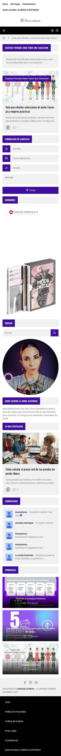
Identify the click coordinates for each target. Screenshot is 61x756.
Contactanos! (29, 4)
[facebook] (24, 682)
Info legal (15, 4)
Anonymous (21, 512)
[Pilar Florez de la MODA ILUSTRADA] (8, 127)
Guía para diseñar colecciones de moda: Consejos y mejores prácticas (35, 38)
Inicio (5, 4)
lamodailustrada (25, 689)
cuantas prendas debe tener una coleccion (27, 78)
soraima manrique (24, 523)
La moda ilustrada (24, 555)
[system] (52, 30)
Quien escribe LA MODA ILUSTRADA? (21, 10)
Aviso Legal (10, 731)
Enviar (33, 190)
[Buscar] (57, 30)
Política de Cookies (14, 721)
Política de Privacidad (15, 711)
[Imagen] (30, 86)
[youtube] (36, 682)
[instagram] (30, 682)
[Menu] (4, 30)
